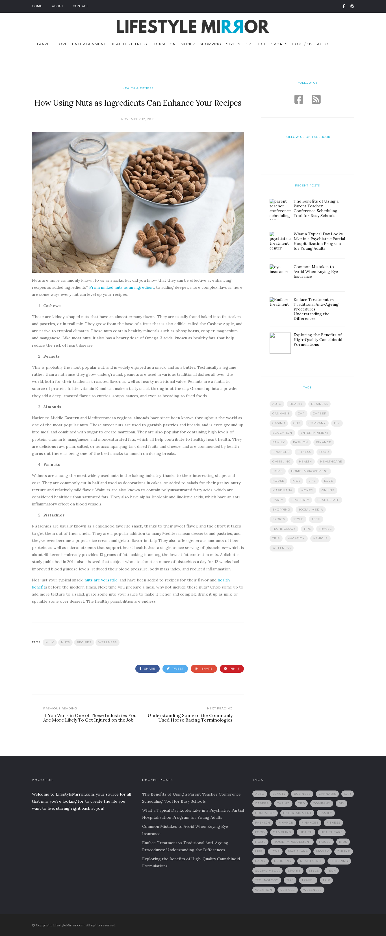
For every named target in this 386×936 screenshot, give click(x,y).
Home (37, 6)
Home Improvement (309, 471)
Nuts (65, 642)
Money (188, 44)
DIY (337, 423)
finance (323, 442)
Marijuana (282, 490)
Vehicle (320, 538)
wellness (107, 642)
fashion (300, 442)
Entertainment (89, 44)
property (300, 500)
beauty (296, 404)
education (282, 433)
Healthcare (331, 461)
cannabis (281, 413)
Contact (80, 6)
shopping (281, 509)
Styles (233, 44)
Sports (279, 44)
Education (164, 44)
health (305, 461)
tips (307, 529)
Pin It (234, 668)
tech (316, 519)
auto (276, 404)
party (277, 500)
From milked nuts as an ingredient (121, 287)
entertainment (314, 433)
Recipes (84, 642)
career (319, 413)
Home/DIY (302, 44)
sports (278, 519)
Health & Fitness (128, 44)
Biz (248, 44)
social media (310, 509)
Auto (323, 44)
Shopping (211, 44)
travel (325, 529)
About (57, 6)
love (328, 481)
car (301, 413)
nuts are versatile (101, 580)
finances (280, 452)
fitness (304, 452)
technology (284, 529)
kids (296, 481)
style (298, 519)
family (278, 442)
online (328, 490)
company (317, 423)
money (307, 490)
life (312, 481)
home (277, 471)
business (319, 404)
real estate (328, 500)
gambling (281, 461)
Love (62, 44)
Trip (276, 538)
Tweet (177, 668)
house (278, 481)
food (324, 452)
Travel (44, 44)
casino (278, 423)
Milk (49, 642)
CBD (296, 423)
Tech (261, 44)
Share (149, 668)
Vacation (296, 538)
